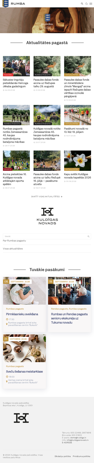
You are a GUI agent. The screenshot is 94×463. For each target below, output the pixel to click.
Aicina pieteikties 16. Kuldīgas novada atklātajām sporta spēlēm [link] (14, 179)
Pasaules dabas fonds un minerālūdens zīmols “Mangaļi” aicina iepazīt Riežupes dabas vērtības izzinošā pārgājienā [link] (77, 88)
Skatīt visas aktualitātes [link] (45, 196)
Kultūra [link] (8, 75)
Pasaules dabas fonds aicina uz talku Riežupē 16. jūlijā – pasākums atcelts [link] (47, 179)
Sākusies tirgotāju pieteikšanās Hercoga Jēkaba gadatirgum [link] (15, 83)
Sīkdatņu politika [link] (63, 456)
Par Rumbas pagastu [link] (14, 240)
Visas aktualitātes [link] (13, 248)
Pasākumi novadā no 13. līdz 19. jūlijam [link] (76, 130)
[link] (40, 3)
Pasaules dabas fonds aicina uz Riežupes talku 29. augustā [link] (46, 83)
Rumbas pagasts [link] (43, 75)
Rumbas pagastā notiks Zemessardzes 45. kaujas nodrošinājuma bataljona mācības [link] (15, 135)
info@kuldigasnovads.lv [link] (78, 440)
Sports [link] (7, 169)
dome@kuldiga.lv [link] (78, 437)
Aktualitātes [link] (71, 75)
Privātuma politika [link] (81, 456)
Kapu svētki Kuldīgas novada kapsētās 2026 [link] (77, 176)
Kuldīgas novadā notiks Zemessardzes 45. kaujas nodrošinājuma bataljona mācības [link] (47, 133)
